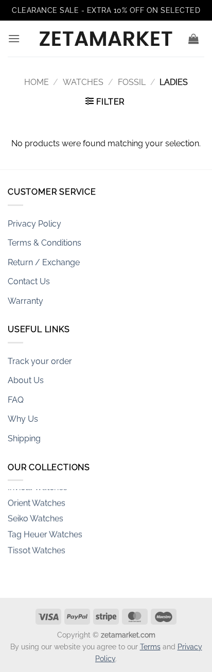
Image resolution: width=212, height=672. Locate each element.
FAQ (16, 400)
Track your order (40, 361)
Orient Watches (36, 501)
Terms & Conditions (44, 243)
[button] (14, 38)
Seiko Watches (35, 517)
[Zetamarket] (106, 38)
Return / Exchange (44, 262)
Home (36, 82)
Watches (83, 82)
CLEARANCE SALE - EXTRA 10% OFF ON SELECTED (106, 10)
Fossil (132, 82)
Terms (150, 646)
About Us (26, 380)
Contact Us (29, 281)
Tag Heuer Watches (45, 533)
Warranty (25, 301)
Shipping (24, 438)
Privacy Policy (34, 224)
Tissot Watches (36, 548)
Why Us (23, 419)
